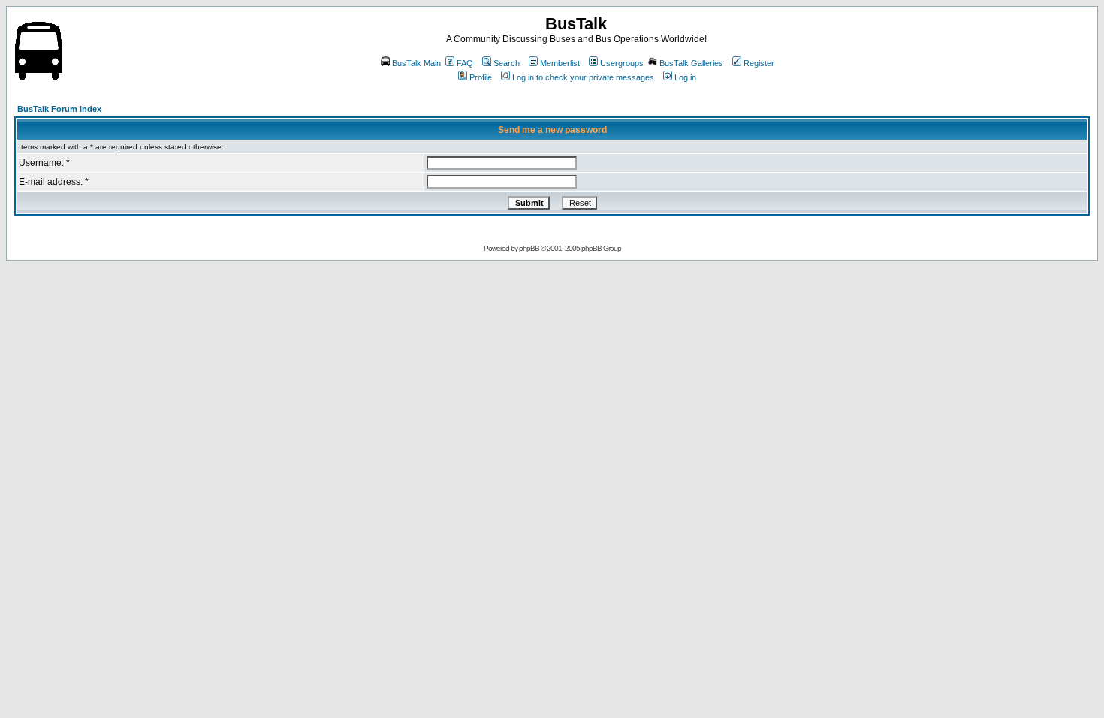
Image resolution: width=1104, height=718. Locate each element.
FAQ (465, 63)
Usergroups (622, 63)
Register (759, 63)
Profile (480, 77)
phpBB (529, 248)
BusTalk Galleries (691, 63)
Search (506, 63)
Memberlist (560, 63)
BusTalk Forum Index (59, 108)
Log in (685, 77)
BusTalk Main (416, 63)
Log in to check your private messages (583, 77)
